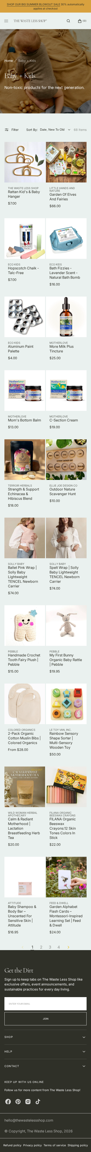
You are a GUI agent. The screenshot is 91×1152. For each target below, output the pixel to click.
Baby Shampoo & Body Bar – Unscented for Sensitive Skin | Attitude (22, 915)
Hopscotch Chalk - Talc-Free (23, 270)
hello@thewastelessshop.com (28, 1120)
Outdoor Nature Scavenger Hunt (62, 491)
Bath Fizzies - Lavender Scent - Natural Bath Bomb (64, 273)
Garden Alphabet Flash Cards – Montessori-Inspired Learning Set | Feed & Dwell (66, 915)
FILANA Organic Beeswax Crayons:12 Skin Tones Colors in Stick (62, 828)
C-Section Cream (63, 420)
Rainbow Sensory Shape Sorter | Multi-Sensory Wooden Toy (63, 740)
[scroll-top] (81, 1142)
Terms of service (55, 1145)
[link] (24, 162)
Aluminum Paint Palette (20, 348)
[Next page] (68, 947)
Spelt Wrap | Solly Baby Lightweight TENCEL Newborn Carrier (64, 574)
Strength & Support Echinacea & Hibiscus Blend (23, 494)
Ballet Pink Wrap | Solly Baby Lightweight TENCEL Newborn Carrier (23, 576)
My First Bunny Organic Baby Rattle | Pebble (65, 660)
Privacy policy (32, 1145)
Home (8, 60)
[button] (68, 21)
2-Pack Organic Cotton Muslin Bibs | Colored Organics (24, 738)
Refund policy (12, 1145)
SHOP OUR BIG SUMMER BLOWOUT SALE (33, 4)
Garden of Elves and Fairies (62, 196)
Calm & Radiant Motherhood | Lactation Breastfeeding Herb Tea (24, 828)
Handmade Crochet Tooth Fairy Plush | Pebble (24, 660)
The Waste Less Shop (44, 1131)
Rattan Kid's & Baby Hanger (24, 194)
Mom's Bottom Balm (24, 420)
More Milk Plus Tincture (61, 348)
